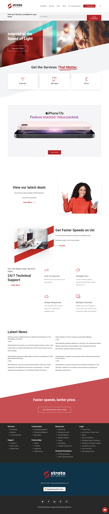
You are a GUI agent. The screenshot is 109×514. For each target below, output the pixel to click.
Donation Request (63, 435)
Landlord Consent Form (65, 446)
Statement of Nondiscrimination (91, 443)
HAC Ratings (61, 443)
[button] (18, 48)
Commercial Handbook (41, 432)
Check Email (61, 429)
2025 (57, 361)
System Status (14, 448)
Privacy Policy (86, 429)
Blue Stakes (37, 435)
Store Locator (14, 446)
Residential (13, 429)
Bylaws (84, 435)
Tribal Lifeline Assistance (65, 457)
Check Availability (94, 17)
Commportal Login (63, 432)
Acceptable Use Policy (88, 446)
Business (13, 432)
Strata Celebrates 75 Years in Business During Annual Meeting (73, 337)
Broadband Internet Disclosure (91, 440)
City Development (15, 435)
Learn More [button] (27, 202)
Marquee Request (63, 438)
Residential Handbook (40, 429)
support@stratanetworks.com (60, 483)
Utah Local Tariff (87, 448)
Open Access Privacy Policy (90, 432)
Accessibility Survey (88, 451)
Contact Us (13, 443)
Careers (60, 440)
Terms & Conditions (88, 438)
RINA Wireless (38, 451)
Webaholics (68, 507)
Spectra (36, 443)
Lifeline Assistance (64, 454)
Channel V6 (37, 448)
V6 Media (37, 446)
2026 (9, 341)
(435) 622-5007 (45, 483)
